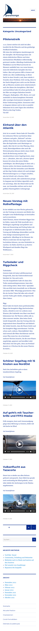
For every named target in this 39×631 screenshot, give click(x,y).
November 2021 (10, 595)
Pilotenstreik (11, 39)
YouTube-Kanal (10, 555)
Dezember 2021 (10, 592)
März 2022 (9, 585)
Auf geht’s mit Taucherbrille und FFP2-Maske (18, 414)
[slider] (18, 397)
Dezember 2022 (10, 582)
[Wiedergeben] (5, 397)
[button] (19, 390)
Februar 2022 (9, 587)
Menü (33, 10)
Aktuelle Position (9, 610)
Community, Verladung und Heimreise (18, 557)
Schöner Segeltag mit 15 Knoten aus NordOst (19, 362)
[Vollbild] (34, 397)
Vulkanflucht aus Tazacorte (14, 468)
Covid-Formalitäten (10, 619)
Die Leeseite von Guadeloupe (15, 565)
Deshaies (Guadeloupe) (11, 624)
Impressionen (8, 615)
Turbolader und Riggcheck (13, 264)
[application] (19, 390)
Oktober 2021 (9, 597)
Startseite (6, 606)
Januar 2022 (9, 590)
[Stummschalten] (31, 397)
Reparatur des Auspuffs (13, 568)
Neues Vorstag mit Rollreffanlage (15, 202)
